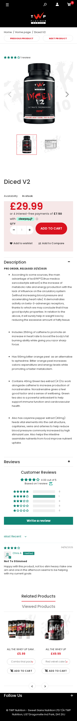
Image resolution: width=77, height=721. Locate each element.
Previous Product (21, 38)
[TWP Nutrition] (38, 18)
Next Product (58, 38)
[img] (12, 548)
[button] (12, 57)
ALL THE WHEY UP (56, 649)
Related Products (38, 596)
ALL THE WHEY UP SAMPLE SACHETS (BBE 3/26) (35, 649)
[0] (69, 5)
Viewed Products (38, 606)
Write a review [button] (39, 520)
